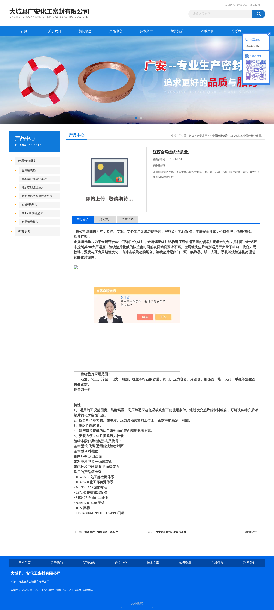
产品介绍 (83, 219)
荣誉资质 (177, 31)
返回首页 (230, 5)
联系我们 (255, 5)
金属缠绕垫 (29, 170)
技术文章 (146, 31)
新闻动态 (85, 31)
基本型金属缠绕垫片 (34, 179)
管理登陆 (88, 590)
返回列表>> (251, 531)
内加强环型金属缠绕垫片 (37, 196)
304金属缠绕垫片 (32, 213)
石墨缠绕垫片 (30, 221)
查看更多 (24, 231)
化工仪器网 (74, 590)
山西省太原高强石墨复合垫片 (169, 531)
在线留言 (242, 5)
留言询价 (128, 219)
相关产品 (105, 219)
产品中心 (115, 31)
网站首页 (25, 562)
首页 (24, 31)
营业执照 (137, 603)
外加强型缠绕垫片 (33, 187)
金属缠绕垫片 (27, 161)
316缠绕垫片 (29, 204)
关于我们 (54, 31)
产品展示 (202, 135)
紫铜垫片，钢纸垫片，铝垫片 (101, 531)
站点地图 (49, 590)
